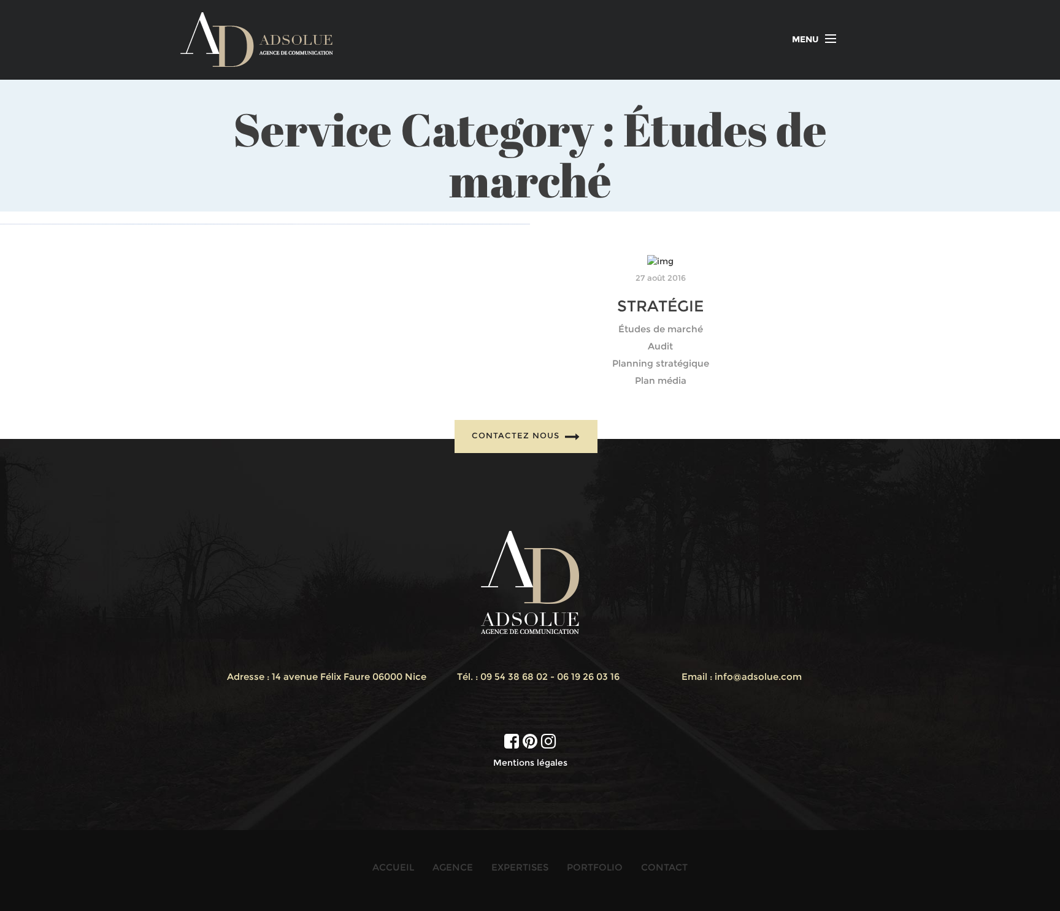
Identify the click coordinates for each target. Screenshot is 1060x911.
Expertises (519, 867)
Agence (452, 867)
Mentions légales (530, 762)
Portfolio (595, 867)
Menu (805, 39)
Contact (664, 867)
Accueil (393, 867)
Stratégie (660, 306)
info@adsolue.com (758, 676)
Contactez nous (517, 435)
